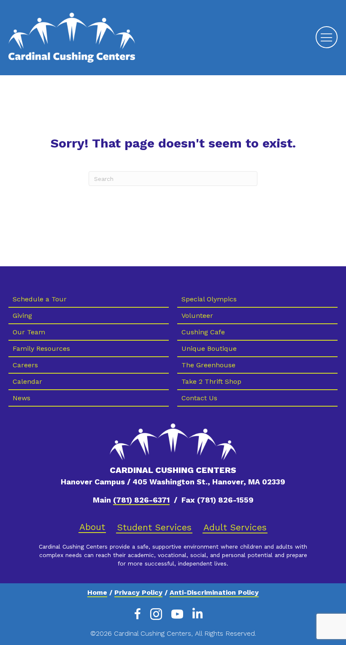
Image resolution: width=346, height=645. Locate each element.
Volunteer (197, 316)
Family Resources (41, 348)
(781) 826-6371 (141, 499)
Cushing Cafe (203, 332)
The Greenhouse (208, 365)
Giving (22, 316)
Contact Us (199, 398)
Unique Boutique (209, 348)
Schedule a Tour (40, 299)
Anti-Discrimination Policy (214, 592)
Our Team (29, 332)
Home (97, 592)
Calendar (27, 381)
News (21, 398)
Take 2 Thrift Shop (211, 381)
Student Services (154, 527)
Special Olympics (209, 299)
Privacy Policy (138, 592)
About (92, 527)
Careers (25, 365)
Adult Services (235, 527)
